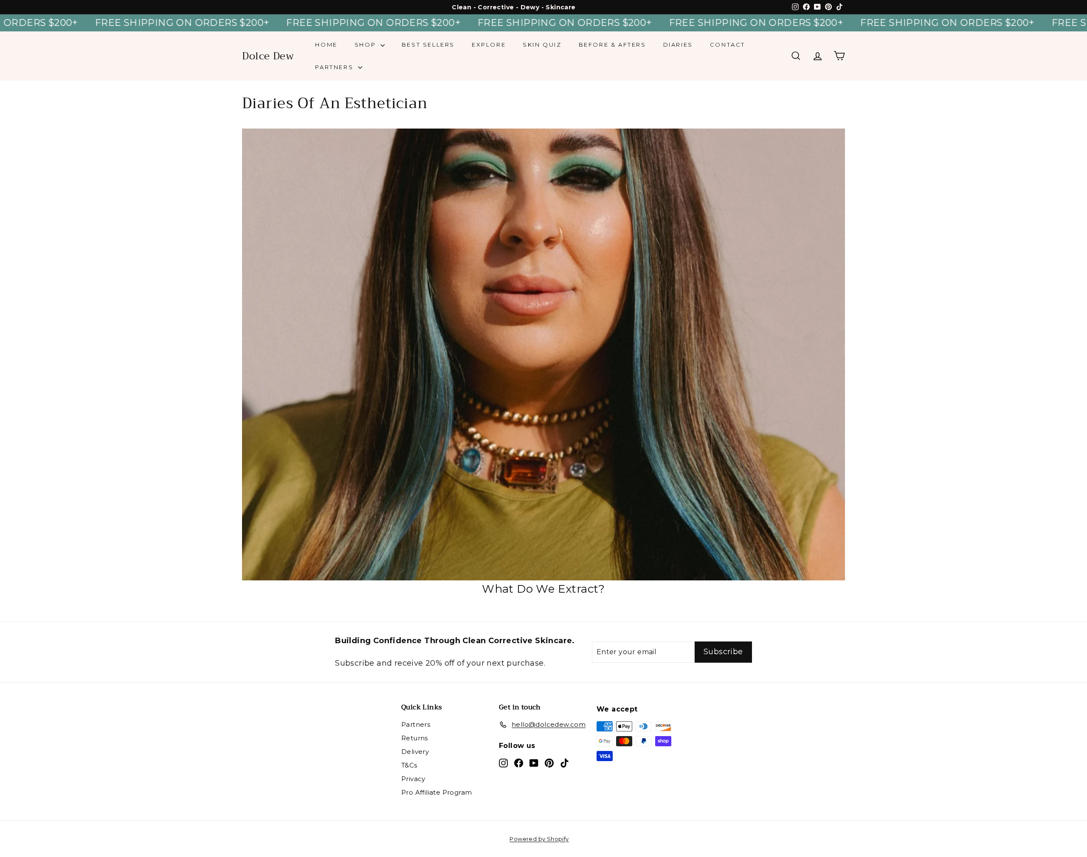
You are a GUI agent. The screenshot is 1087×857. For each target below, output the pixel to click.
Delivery (415, 752)
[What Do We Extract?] (543, 354)
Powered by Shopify (539, 838)
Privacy (413, 779)
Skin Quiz (542, 44)
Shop (366, 44)
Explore (489, 44)
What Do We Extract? (543, 589)
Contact (727, 44)
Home (326, 44)
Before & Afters (612, 44)
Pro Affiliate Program (436, 792)
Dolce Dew (268, 56)
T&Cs (409, 765)
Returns (414, 738)
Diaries (678, 44)
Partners (335, 67)
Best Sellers (428, 44)
